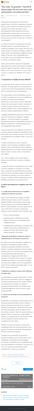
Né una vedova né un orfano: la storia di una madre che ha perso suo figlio (16, 397)
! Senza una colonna (25, 15)
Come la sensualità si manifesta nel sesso (13, 399)
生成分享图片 (28, 369)
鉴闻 (2, 15)
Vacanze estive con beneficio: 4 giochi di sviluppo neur (16, 395)
